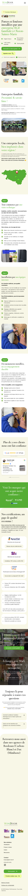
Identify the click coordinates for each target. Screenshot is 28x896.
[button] (24, 3)
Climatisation (7, 844)
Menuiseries (7, 852)
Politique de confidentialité (7, 885)
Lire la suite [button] (5, 472)
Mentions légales (5, 882)
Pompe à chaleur (8, 847)
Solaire (5, 849)
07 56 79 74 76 (7, 862)
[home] (7, 3)
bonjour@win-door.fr (9, 859)
